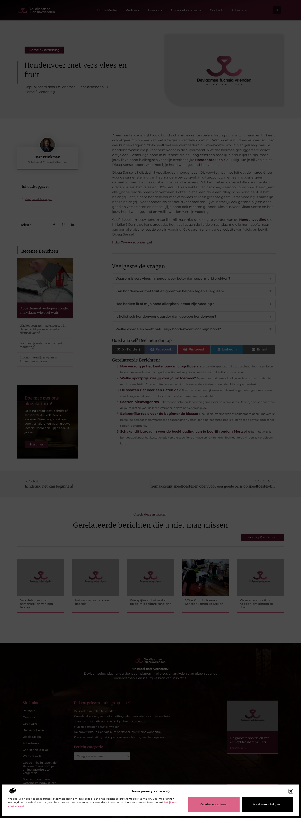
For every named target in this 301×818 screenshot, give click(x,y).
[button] (291, 791)
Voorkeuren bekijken (267, 804)
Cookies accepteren (213, 804)
